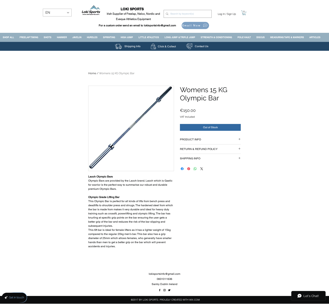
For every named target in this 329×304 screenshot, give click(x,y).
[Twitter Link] (169, 290)
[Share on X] (202, 169)
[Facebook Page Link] (159, 290)
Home (92, 73)
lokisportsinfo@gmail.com (160, 25)
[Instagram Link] (164, 290)
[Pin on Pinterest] (189, 169)
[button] (244, 12)
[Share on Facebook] (182, 169)
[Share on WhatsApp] (195, 169)
